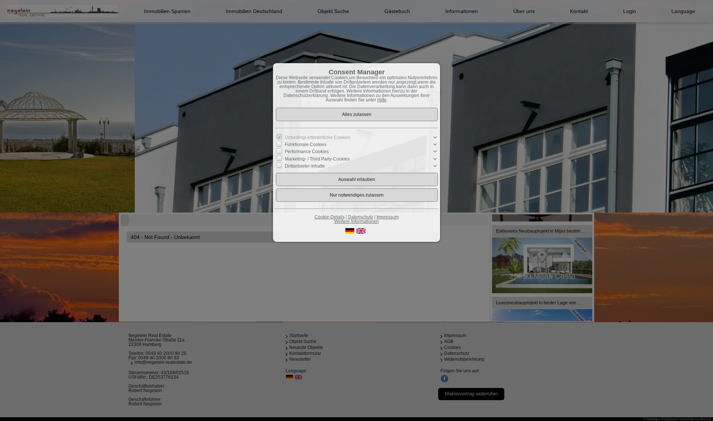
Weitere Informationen (356, 221)
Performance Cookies (307, 151)
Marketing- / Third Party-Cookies (317, 158)
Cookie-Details (330, 217)
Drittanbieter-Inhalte (305, 165)
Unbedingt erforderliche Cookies (318, 137)
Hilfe (382, 100)
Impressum (388, 217)
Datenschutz (360, 217)
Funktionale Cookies (305, 144)
